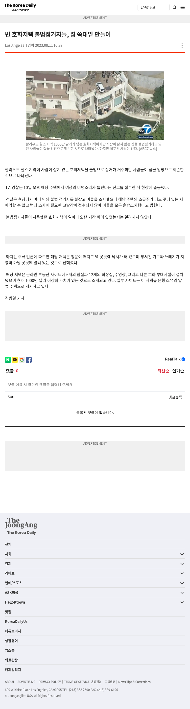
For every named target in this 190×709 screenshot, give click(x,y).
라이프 (10, 573)
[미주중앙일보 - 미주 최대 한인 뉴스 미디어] (20, 7)
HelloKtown (15, 601)
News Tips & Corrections (134, 682)
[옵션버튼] (182, 45)
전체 (8, 544)
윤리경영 (96, 682)
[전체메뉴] (183, 7)
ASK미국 (11, 592)
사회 (8, 553)
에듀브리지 (13, 630)
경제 (8, 563)
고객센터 (110, 682)
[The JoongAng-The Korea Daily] (21, 526)
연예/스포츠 (13, 582)
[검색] (175, 7)
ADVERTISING (26, 682)
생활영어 (11, 640)
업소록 (10, 650)
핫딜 (8, 611)
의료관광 (11, 659)
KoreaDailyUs (16, 621)
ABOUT (9, 682)
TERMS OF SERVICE (77, 682)
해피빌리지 (13, 669)
